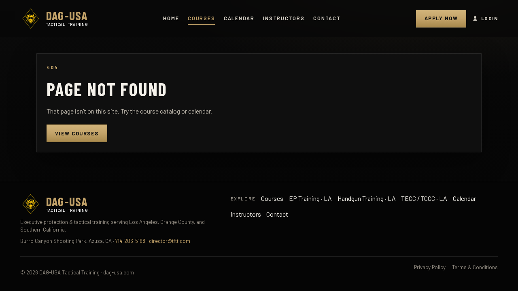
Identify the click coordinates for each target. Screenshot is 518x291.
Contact (326, 18)
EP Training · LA (310, 198)
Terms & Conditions (475, 267)
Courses (201, 18)
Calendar (239, 18)
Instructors (283, 18)
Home (171, 18)
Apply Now (441, 18)
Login (489, 18)
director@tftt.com (169, 241)
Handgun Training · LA (367, 198)
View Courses (77, 133)
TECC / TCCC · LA (424, 198)
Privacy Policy (430, 267)
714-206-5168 (130, 241)
